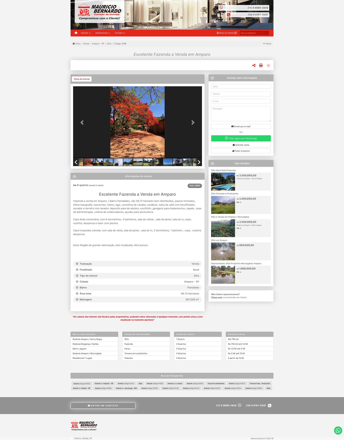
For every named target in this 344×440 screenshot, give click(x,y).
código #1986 (103, 388)
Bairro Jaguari (79, 348)
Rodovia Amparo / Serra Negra (87, 339)
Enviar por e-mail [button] (241, 126)
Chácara (128, 358)
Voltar (268, 43)
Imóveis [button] (84, 33)
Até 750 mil (233, 339)
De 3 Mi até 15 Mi (236, 353)
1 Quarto (180, 339)
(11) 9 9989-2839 (258, 7)
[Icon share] (179, 11)
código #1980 (254, 388)
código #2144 (191, 388)
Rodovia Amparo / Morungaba (87, 353)
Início (77, 43)
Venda (86, 43)
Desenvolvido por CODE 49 (262, 438)
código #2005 (149, 388)
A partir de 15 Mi (236, 358)
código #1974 (237, 383)
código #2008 (82, 384)
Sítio (109, 43)
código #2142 (126, 383)
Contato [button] (119, 33)
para (175, 383)
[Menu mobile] (76, 33)
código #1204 (233, 388)
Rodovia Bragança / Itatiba (85, 344)
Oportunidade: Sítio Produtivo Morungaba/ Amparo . (236, 263)
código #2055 (195, 383)
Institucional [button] (102, 33)
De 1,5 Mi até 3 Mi (236, 348)
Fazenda (128, 344)
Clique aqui (216, 297)
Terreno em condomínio (135, 353)
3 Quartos (181, 348)
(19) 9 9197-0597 (258, 14)
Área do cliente (226, 33)
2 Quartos (181, 344)
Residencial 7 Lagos (82, 358)
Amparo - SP (98, 43)
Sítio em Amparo (219, 240)
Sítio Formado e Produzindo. (225, 193)
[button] (82, 122)
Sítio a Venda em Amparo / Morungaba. (230, 217)
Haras (127, 348)
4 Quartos (181, 353)
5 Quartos (181, 358)
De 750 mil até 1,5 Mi (238, 344)
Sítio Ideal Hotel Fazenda (223, 170)
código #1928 (155, 383)
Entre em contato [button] (104, 405)
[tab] (82, 79)
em (104, 383)
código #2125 (170, 388)
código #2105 (212, 388)
